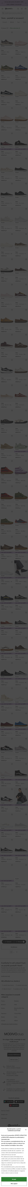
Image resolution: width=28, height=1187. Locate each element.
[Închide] (26, 1130)
